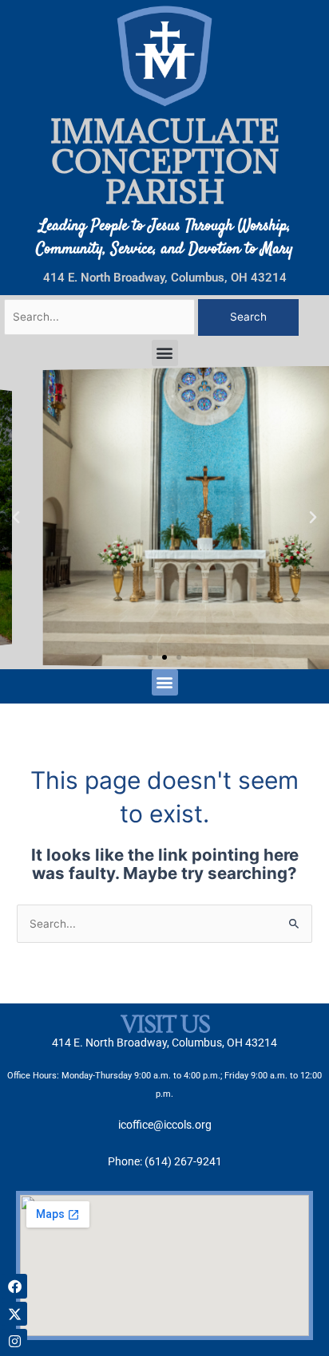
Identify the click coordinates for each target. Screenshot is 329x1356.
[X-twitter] (14, 1314)
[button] (165, 353)
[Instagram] (14, 1341)
